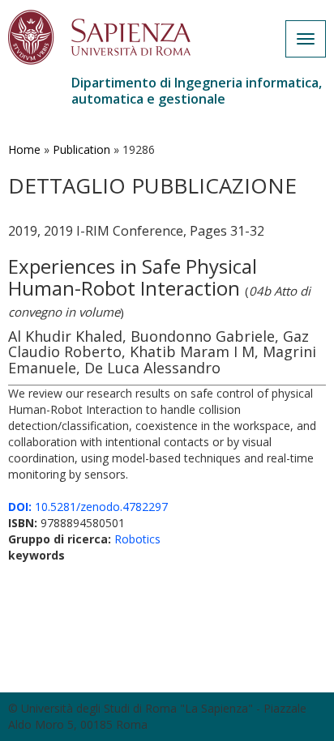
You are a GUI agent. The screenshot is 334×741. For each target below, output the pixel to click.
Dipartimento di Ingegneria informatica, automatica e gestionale (196, 91)
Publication (81, 149)
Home (24, 149)
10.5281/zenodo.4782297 (88, 506)
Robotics (137, 539)
